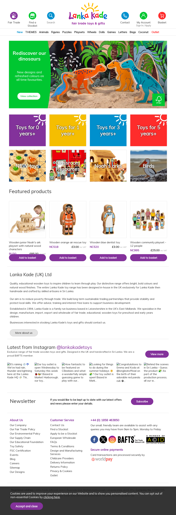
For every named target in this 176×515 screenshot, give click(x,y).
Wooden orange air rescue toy (67, 242)
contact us (99, 322)
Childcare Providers (62, 458)
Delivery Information (62, 462)
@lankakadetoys (74, 347)
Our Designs (17, 472)
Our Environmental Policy (25, 433)
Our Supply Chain (20, 438)
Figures (55, 32)
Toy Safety (16, 446)
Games (111, 32)
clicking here (51, 497)
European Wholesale (63, 438)
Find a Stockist (59, 429)
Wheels (91, 32)
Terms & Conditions (62, 446)
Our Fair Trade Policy (22, 429)
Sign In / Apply (143, 25)
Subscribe (142, 401)
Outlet (155, 32)
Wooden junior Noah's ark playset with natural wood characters (25, 246)
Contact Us (57, 425)
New (20, 32)
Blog (12, 459)
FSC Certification (20, 450)
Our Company (18, 425)
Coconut (143, 32)
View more (157, 354)
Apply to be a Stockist (63, 433)
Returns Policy (59, 466)
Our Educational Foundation (26, 442)
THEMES (31, 32)
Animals (44, 32)
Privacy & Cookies (61, 471)
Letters (122, 32)
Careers (14, 463)
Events (14, 455)
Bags (133, 32)
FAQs (53, 442)
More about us (23, 332)
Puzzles (67, 32)
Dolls (102, 32)
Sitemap (15, 467)
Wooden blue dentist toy (105, 242)
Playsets (79, 32)
